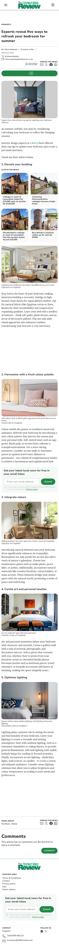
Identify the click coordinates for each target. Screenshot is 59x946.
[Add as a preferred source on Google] (31, 64)
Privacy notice (32, 489)
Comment (49, 850)
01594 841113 (17, 936)
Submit (48, 481)
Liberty (34, 143)
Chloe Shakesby (10, 49)
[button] (5, 5)
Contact (6, 881)
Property (6, 24)
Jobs (4, 886)
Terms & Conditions (11, 878)
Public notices (8, 889)
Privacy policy (8, 883)
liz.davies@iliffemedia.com (20, 940)
